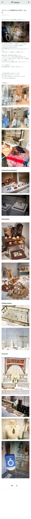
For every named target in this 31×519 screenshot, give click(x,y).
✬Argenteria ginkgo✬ (9, 170)
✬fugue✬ (5, 354)
